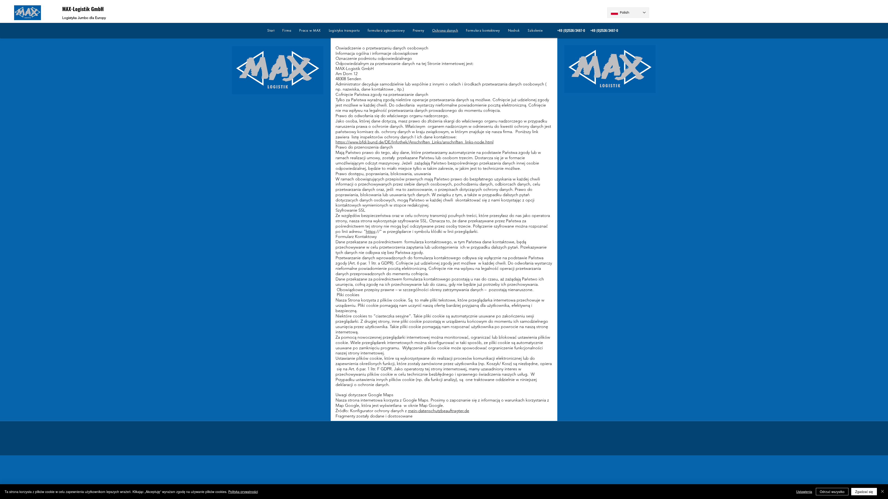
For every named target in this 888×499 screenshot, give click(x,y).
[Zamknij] (882, 491)
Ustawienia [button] (804, 491)
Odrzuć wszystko (832, 491)
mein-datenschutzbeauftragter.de (438, 410)
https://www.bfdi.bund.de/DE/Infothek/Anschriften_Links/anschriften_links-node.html (414, 142)
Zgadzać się (864, 491)
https (370, 231)
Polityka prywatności (243, 491)
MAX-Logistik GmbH (83, 8)
